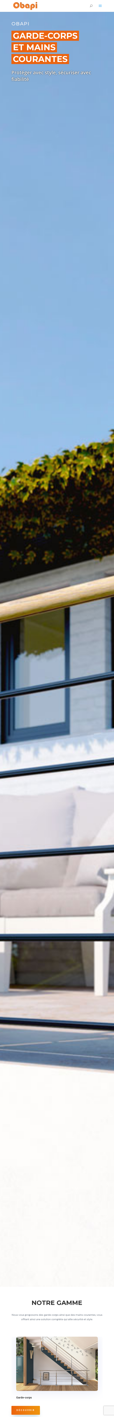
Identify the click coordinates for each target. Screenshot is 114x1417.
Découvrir (25, 1410)
